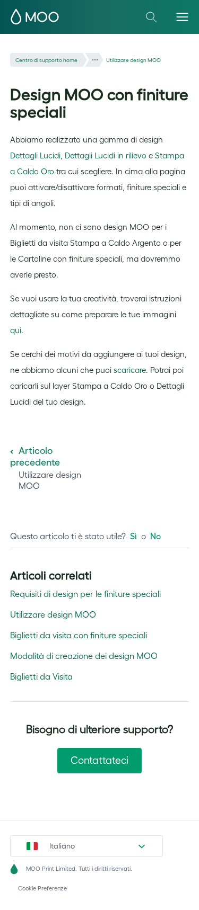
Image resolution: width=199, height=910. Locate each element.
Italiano (62, 846)
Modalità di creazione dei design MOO (84, 656)
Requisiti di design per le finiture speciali (85, 594)
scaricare (130, 369)
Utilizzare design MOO (133, 60)
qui (15, 330)
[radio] (133, 536)
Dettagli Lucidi (35, 155)
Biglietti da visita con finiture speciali (78, 635)
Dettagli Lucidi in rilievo (105, 155)
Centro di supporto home (46, 60)
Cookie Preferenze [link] (42, 888)
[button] (182, 17)
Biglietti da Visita (41, 676)
